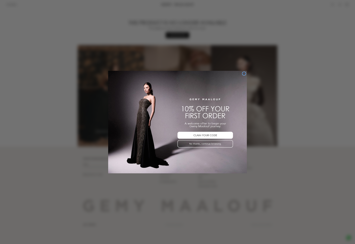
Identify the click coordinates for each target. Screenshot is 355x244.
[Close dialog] (244, 73)
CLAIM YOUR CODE (205, 135)
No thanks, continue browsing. (205, 143)
